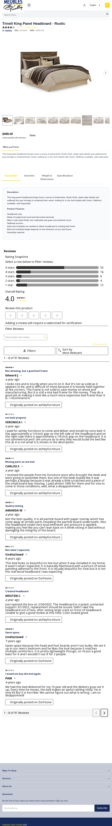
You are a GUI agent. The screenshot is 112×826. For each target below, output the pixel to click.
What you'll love (11, 147)
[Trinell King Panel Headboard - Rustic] (56, 72)
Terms (32, 135)
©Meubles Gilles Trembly (12, 825)
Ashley (8, 30)
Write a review (31, 27)
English (93, 5)
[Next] (105, 72)
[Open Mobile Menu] (107, 5)
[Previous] (6, 72)
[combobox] (95, 5)
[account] (84, 5)
